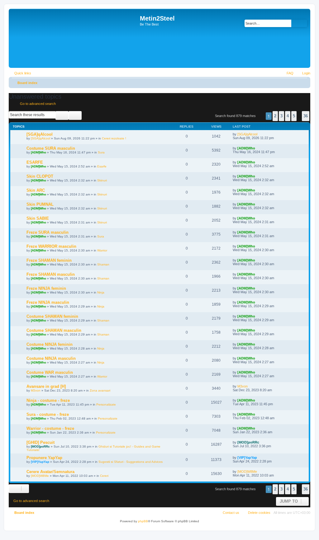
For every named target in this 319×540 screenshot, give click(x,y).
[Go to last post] (260, 134)
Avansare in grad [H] (46, 386)
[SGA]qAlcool (39, 134)
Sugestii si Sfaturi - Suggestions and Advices (130, 461)
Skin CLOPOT (39, 176)
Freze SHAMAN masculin (50, 274)
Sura (101, 152)
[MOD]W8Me (40, 475)
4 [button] (288, 116)
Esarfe (102, 166)
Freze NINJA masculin (47, 302)
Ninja (100, 292)
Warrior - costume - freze (50, 428)
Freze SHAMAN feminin (49, 260)
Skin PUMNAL (40, 204)
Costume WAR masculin (49, 372)
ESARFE (34, 162)
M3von (35, 390)
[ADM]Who (38, 152)
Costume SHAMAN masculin (53, 330)
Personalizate (106, 404)
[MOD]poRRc (40, 446)
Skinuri (102, 180)
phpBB (143, 521)
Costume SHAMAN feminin (52, 316)
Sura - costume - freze (47, 414)
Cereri (104, 475)
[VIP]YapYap (40, 461)
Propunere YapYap (44, 457)
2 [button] (275, 116)
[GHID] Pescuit (40, 442)
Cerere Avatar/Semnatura (50, 471)
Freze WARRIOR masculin (51, 246)
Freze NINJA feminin (46, 288)
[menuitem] (303, 73)
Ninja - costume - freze (48, 400)
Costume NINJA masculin (51, 358)
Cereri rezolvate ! (114, 138)
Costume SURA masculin (50, 148)
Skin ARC (35, 190)
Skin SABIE (37, 218)
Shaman (103, 264)
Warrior (102, 250)
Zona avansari (100, 390)
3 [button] (281, 116)
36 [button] (305, 116)
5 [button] (294, 116)
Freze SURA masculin (47, 232)
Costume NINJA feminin (49, 344)
